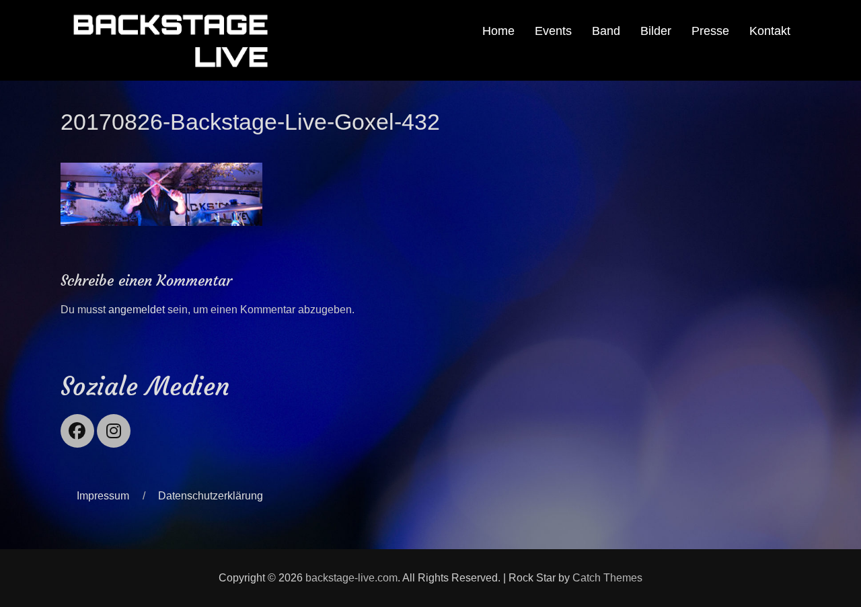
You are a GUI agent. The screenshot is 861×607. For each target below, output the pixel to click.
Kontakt (769, 31)
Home (498, 31)
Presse (710, 31)
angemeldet (136, 309)
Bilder (655, 31)
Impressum (103, 495)
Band (606, 31)
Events (553, 31)
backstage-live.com (351, 577)
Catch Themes (607, 577)
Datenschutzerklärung (210, 495)
